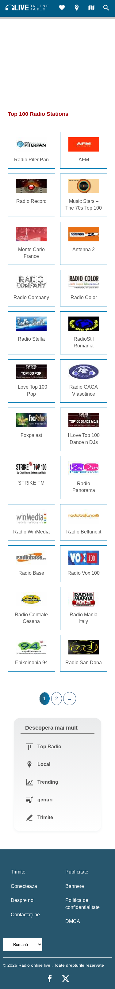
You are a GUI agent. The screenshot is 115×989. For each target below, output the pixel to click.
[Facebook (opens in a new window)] (49, 978)
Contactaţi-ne (25, 914)
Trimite (18, 871)
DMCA (72, 921)
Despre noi (23, 900)
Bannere (74, 886)
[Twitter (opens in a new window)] (65, 978)
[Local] (76, 8)
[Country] (91, 8)
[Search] (106, 8)
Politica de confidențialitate (82, 904)
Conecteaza (24, 886)
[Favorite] (62, 8)
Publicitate (76, 871)
